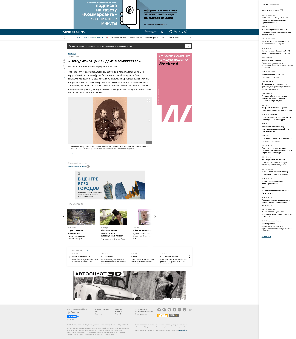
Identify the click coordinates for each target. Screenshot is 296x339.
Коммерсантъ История (77, 166)
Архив (97, 311)
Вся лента (266, 236)
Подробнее (183, 330)
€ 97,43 (85, 38)
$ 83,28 (78, 38)
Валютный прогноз (151, 38)
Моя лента (274, 4)
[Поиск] (185, 32)
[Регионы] (171, 32)
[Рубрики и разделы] (190, 32)
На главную (72, 54)
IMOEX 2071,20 (102, 38)
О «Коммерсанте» (102, 309)
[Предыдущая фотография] (70, 120)
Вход (181, 32)
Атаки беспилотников (118, 38)
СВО (163, 38)
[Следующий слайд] (155, 216)
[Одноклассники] (174, 309)
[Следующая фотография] (149, 120)
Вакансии (118, 311)
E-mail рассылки (141, 314)
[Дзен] (169, 309)
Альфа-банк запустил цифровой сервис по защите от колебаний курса (85, 260)
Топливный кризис (135, 38)
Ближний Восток (173, 38)
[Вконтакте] (164, 309)
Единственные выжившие (75, 232)
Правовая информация (144, 311)
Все (87, 250)
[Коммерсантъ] (74, 31)
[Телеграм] (159, 309)
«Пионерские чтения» (144, 230)
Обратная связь (141, 309)
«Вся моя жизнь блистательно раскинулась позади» (112, 233)
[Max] (184, 309)
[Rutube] (179, 309)
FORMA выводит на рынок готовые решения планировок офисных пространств (142, 261)
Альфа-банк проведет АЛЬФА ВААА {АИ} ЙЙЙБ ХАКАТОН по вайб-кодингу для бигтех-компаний (173, 261)
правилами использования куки (118, 46)
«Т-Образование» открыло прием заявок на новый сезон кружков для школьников (113, 261)
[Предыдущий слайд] (63, 216)
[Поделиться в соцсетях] (64, 78)
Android (118, 314)
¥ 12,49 (92, 38)
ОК (188, 46)
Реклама (118, 309)
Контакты (98, 314)
